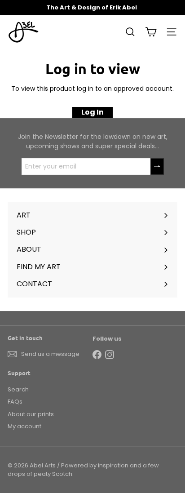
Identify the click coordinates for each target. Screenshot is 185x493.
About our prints (31, 414)
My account (24, 426)
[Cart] (151, 32)
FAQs (15, 401)
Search (18, 389)
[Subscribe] (157, 166)
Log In (92, 112)
